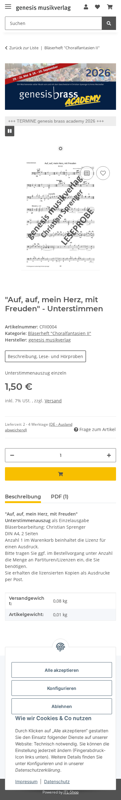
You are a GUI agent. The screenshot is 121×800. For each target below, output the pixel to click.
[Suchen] (109, 23)
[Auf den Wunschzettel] (103, 173)
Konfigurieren (61, 688)
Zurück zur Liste (23, 48)
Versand (53, 401)
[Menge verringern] (12, 455)
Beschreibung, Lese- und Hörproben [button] (45, 356)
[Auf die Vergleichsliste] (87, 173)
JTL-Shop (71, 792)
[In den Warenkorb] (60, 474)
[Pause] (9, 130)
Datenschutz (57, 781)
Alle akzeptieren (62, 670)
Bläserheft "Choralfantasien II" (59, 333)
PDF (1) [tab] (60, 497)
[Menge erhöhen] (109, 455)
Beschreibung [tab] (23, 497)
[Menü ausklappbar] (8, 4)
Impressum (26, 781)
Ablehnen (62, 706)
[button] (86, 7)
